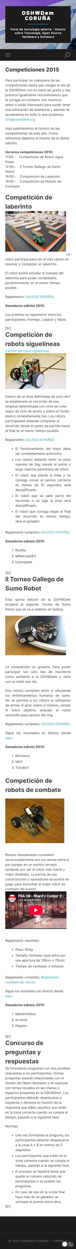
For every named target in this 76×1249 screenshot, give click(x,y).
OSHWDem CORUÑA (38, 15)
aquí (8, 738)
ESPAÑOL (47, 297)
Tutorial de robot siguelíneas (27, 351)
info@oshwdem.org (20, 119)
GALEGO (32, 297)
